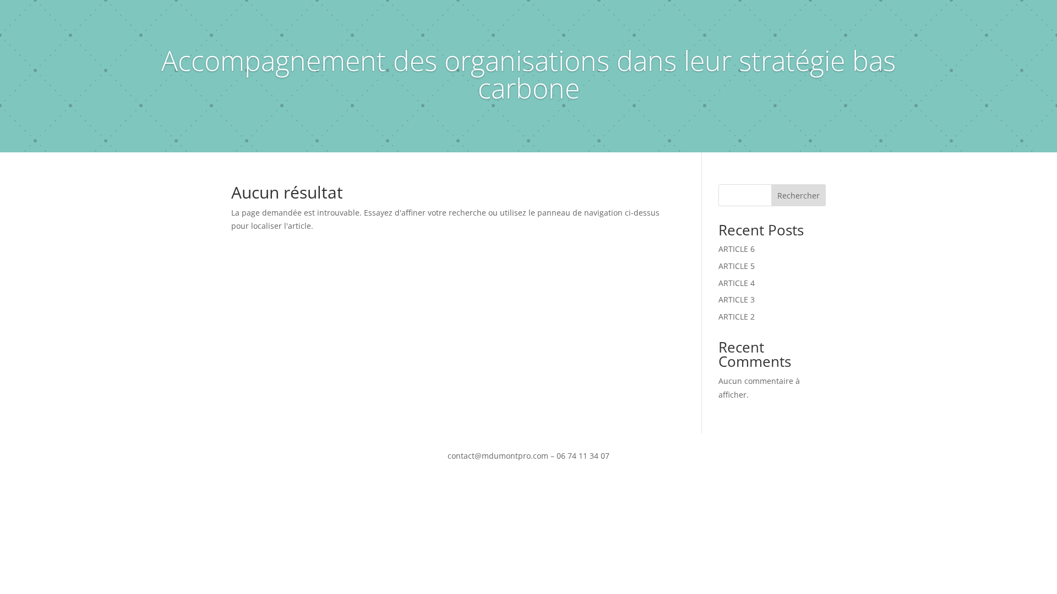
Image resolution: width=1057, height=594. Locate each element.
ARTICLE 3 (736, 299)
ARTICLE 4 (736, 283)
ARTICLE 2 (736, 316)
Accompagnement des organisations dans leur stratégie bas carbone (528, 74)
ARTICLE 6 (736, 249)
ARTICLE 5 (736, 266)
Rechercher (798, 195)
